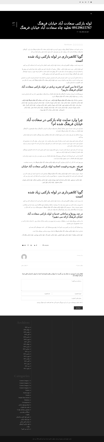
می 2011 (27, 366)
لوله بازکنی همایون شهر (68, 105)
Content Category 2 (25, 383)
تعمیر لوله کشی (36, 100)
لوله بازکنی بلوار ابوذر (48, 182)
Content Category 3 (25, 385)
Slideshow (27, 400)
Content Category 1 (25, 380)
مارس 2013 (26, 354)
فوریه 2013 (27, 356)
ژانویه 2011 (27, 368)
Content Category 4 (25, 388)
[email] (91, 2)
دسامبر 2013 (26, 349)
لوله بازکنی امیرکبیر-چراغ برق (36, 102)
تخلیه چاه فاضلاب (25, 407)
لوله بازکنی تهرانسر (39, 235)
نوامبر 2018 (27, 332)
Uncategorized (26, 402)
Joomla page (26, 392)
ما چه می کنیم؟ (25, 429)
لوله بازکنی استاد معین (37, 107)
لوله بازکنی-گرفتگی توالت (83, 31)
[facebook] (88, 2)
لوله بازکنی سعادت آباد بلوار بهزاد (49, 110)
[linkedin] (82, 2)
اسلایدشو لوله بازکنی (24, 405)
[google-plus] (85, 2)
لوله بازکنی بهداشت (41, 105)
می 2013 (27, 351)
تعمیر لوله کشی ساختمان (23, 417)
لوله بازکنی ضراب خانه (61, 107)
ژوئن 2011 (27, 363)
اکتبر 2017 (27, 342)
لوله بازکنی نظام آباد (27, 235)
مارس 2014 (26, 346)
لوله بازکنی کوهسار (49, 107)
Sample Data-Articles (24, 397)
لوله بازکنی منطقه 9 (77, 235)
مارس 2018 (26, 337)
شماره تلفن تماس (25, 422)
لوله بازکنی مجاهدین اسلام (40, 180)
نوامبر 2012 (27, 358)
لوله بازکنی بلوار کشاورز (64, 235)
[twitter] (80, 2)
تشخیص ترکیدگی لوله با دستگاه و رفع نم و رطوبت (23, 412)
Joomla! (27, 395)
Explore (28, 390)
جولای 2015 (27, 344)
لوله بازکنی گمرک (30, 105)
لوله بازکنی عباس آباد (51, 235)
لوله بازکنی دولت (65, 102)
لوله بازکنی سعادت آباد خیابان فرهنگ (44, 80)
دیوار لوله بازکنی (25, 419)
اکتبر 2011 (27, 361)
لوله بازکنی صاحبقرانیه (77, 102)
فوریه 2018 (27, 339)
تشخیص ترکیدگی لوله (66, 100)
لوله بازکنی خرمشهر (76, 180)
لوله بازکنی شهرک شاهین (54, 105)
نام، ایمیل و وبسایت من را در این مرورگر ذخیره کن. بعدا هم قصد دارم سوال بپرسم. (59, 302)
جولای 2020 (27, 329)
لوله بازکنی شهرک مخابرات (52, 102)
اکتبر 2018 (27, 334)
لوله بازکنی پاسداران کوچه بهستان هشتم (59, 180)
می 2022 (27, 327)
